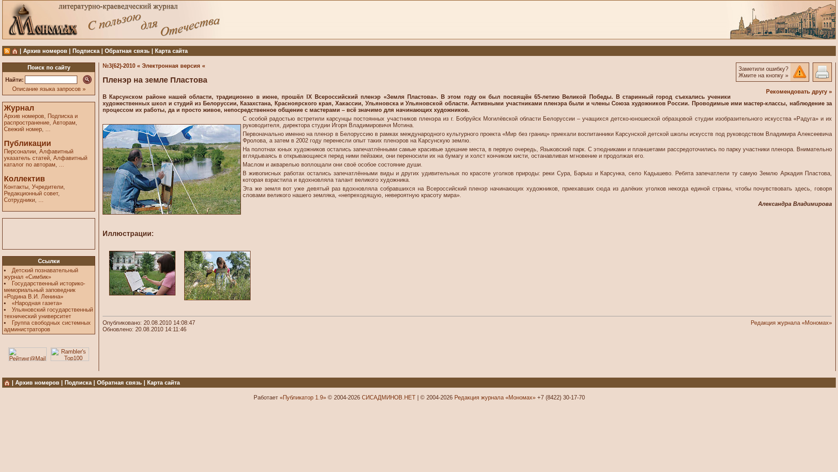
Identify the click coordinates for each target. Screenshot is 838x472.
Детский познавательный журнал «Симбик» (41, 273)
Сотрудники (19, 200)
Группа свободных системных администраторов (47, 326)
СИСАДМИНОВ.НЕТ (389, 397)
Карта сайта (171, 51)
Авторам (64, 122)
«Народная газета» (37, 303)
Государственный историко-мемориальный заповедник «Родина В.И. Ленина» (44, 290)
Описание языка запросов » (49, 89)
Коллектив (24, 178)
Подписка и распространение (41, 119)
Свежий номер (23, 129)
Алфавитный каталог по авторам (45, 161)
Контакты (16, 187)
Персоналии (20, 151)
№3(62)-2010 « (121, 65)
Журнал (19, 108)
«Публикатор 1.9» (303, 397)
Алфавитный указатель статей (38, 154)
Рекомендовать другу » (799, 91)
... (48, 129)
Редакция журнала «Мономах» (791, 322)
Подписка (86, 51)
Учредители (47, 187)
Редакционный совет (31, 193)
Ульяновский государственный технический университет (48, 312)
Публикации (27, 143)
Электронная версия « (173, 65)
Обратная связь (127, 51)
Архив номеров (45, 51)
